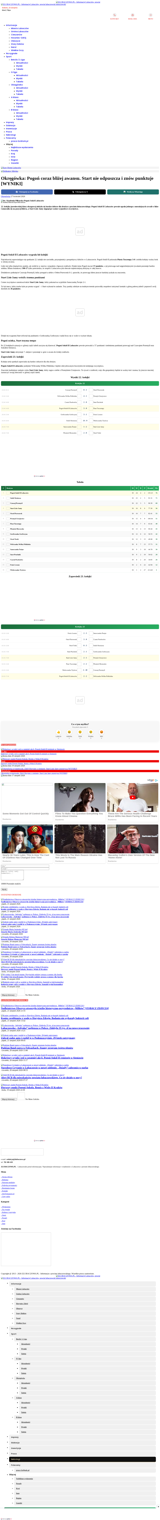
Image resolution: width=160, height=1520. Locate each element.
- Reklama (4, 1180)
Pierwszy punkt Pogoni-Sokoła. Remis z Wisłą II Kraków (21, 764)
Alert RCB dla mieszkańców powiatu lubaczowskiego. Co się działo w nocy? (32, 962)
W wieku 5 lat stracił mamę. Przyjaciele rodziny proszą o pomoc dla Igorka (32, 977)
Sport (9, 56)
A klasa (14, 97)
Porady (14, 150)
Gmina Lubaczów (19, 31)
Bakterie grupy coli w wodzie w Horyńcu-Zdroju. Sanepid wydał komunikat (32, 984)
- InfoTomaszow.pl (7, 1194)
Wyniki (19, 66)
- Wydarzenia (5, 1207)
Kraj (13, 153)
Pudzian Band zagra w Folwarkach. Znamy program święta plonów (28, 947)
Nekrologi (11, 134)
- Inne (3, 1224)
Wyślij (4, 889)
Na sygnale (11, 53)
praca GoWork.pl (19, 141)
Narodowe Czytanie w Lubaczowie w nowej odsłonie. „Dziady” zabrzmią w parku (34, 954)
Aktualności (22, 62)
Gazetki (15, 163)
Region (14, 159)
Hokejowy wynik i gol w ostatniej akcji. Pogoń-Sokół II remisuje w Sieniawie (28, 754)
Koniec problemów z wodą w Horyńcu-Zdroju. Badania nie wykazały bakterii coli (34, 909)
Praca (9, 131)
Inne (13, 156)
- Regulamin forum (8, 1188)
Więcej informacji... (9, 995)
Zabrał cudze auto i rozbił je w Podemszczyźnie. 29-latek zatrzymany (29, 924)
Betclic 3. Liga (18, 59)
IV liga (14, 72)
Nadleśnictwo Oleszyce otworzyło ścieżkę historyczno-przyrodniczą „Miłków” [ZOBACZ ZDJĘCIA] (42, 902)
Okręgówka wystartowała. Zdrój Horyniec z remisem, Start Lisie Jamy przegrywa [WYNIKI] (34, 773)
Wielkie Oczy (17, 50)
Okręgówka (17, 84)
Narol (13, 47)
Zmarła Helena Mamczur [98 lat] (14, 939)
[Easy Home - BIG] (11, 168)
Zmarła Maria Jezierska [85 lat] (14, 932)
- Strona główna (6, 1177)
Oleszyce (15, 40)
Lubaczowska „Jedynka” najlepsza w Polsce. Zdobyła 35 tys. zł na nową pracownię (35, 917)
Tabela (19, 69)
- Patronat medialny (8, 1182)
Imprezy (10, 122)
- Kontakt (4, 1191)
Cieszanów (16, 34)
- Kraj (3, 1221)
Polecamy (11, 138)
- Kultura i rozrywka (8, 1212)
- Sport (3, 1215)
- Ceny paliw (5, 1197)
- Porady (4, 1218)
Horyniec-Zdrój (18, 37)
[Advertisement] (80, 456)
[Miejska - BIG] (9, 171)
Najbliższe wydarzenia (22, 147)
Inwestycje (11, 128)
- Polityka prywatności (9, 1185)
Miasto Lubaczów (20, 28)
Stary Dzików (17, 44)
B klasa (14, 109)
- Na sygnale (5, 1210)
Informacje (11, 25)
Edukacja (10, 125)
